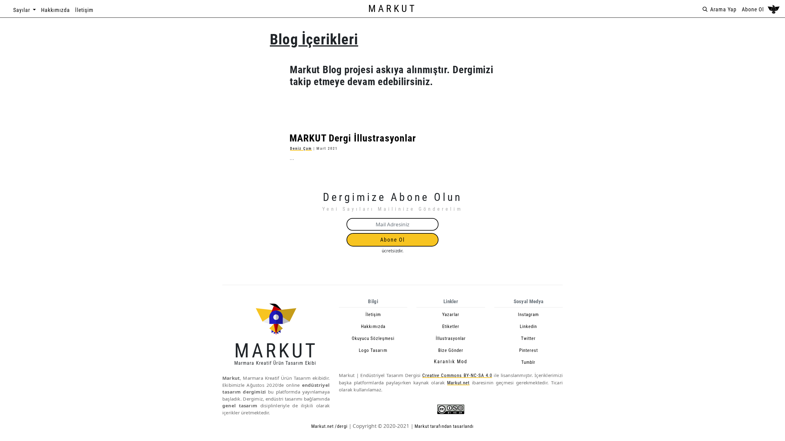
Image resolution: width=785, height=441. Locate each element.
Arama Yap (723, 9)
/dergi (341, 426)
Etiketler (450, 326)
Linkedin (528, 326)
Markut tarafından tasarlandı (443, 426)
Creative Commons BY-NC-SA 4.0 (457, 375)
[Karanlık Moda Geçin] (774, 10)
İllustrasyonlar (451, 338)
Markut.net (458, 383)
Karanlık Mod (450, 361)
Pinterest (528, 350)
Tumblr (528, 362)
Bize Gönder (450, 350)
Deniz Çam (301, 148)
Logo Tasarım (373, 350)
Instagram (528, 314)
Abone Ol (753, 9)
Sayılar (22, 10)
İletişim (84, 10)
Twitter (528, 338)
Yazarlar (450, 314)
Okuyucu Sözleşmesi (373, 338)
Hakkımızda (55, 10)
